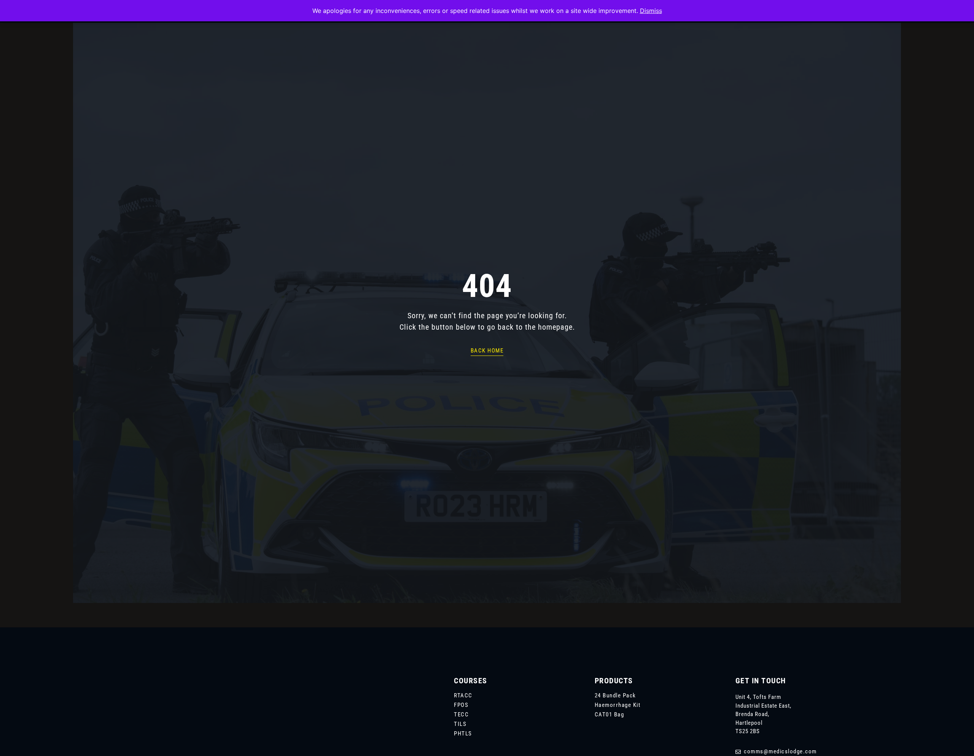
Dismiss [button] (651, 10)
